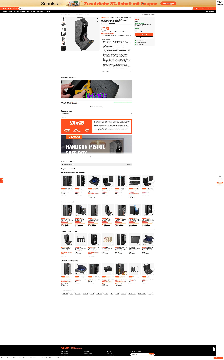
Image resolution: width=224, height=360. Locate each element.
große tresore (85, 293)
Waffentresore (81, 14)
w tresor (92, 293)
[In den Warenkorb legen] (72, 185)
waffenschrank (65, 293)
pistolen (117, 293)
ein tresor (106, 293)
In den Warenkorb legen (144, 37)
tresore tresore (99, 293)
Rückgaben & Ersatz (64, 355)
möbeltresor (124, 293)
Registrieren (220, 184)
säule (71, 293)
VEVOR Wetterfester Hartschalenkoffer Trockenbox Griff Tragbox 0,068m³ (107, 190)
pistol (112, 293)
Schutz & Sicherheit (73, 14)
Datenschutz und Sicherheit (57, 357)
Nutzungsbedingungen (111, 355)
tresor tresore (77, 293)
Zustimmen (218, 357)
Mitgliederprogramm (88, 353)
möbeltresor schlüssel (142, 293)
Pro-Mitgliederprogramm (88, 355)
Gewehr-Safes (87, 14)
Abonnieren (151, 354)
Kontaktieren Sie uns (64, 353)
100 (74, 103)
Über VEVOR (109, 353)
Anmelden (220, 182)
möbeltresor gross (132, 293)
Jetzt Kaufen (144, 34)
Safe (77, 14)
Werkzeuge (67, 14)
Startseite (62, 14)
